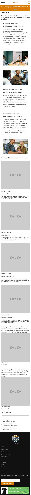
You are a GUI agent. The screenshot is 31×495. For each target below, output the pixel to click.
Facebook (3, 462)
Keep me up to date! (7, 483)
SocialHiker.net (19, 444)
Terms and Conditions (6, 454)
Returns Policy (4, 456)
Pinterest (3, 468)
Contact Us (3, 451)
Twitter (2, 464)
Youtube (3, 469)
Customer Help (4, 449)
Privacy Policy (4, 453)
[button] (29, 3)
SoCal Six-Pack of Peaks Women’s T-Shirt (16, 488)
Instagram (3, 466)
